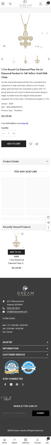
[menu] (2, 3)
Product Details (11, 161)
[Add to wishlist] (30, 144)
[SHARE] (36, 144)
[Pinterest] (17, 384)
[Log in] (40, 3)
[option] (25, 31)
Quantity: (5, 128)
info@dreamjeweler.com (17, 312)
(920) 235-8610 (13, 308)
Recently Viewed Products (17, 227)
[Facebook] (5, 384)
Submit (40, 413)
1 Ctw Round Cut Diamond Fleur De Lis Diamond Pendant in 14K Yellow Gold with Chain (16, 262)
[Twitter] (23, 384)
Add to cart (13, 144)
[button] (42, 33)
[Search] (10, 3)
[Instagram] (11, 384)
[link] (13, 214)
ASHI (11, 104)
